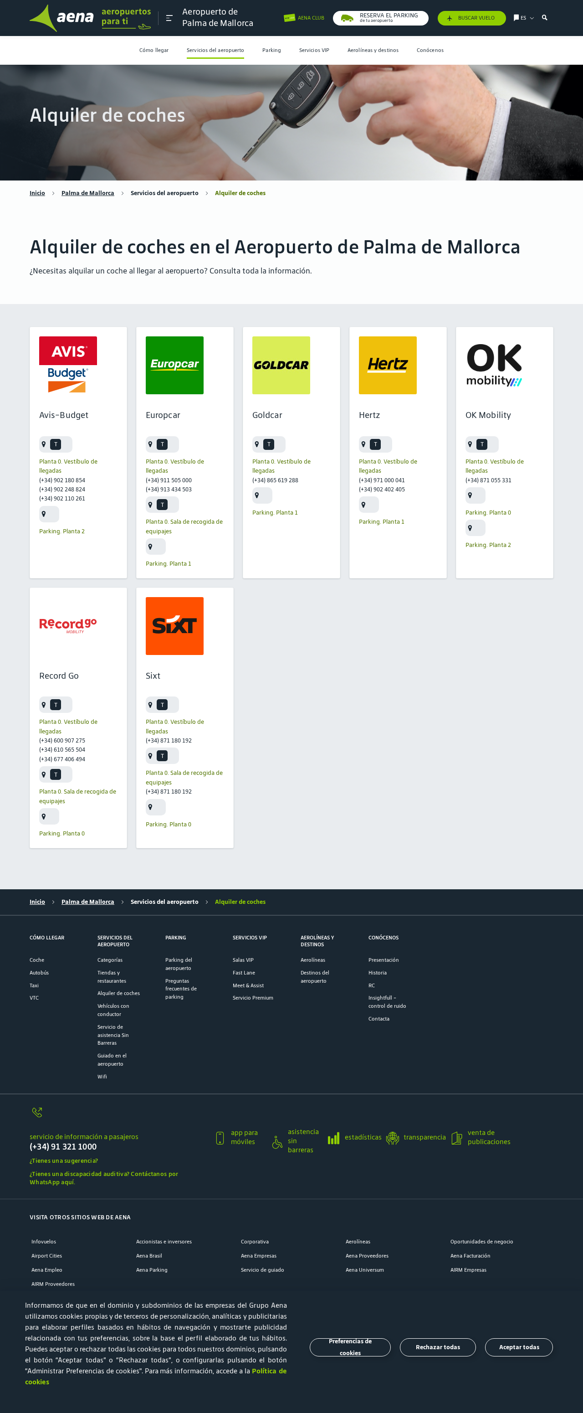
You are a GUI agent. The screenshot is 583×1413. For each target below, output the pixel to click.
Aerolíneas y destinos (373, 49)
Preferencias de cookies (350, 1347)
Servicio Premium (253, 997)
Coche (37, 959)
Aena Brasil (149, 1255)
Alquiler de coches (118, 993)
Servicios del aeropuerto (215, 49)
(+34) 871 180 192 (169, 740)
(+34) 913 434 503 (169, 489)
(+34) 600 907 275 (62, 740)
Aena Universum (365, 1269)
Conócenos (430, 49)
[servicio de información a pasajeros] (118, 1117)
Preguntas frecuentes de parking (181, 988)
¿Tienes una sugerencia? (64, 1161)
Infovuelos (43, 1241)
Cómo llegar (154, 49)
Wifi (102, 1076)
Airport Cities (46, 1255)
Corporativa (255, 1241)
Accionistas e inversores (164, 1241)
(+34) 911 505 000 (169, 480)
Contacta (378, 1018)
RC (371, 985)
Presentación (383, 959)
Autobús (39, 972)
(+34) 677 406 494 (62, 759)
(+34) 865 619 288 (275, 480)
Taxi (34, 985)
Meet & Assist (248, 985)
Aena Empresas (258, 1255)
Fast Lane (244, 972)
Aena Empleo (46, 1269)
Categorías (110, 959)
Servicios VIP (314, 49)
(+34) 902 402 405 (382, 489)
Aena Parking (152, 1269)
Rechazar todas (438, 1347)
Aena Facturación (470, 1255)
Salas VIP (243, 959)
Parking (271, 49)
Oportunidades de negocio (481, 1241)
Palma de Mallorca (87, 193)
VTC (34, 997)
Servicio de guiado (262, 1269)
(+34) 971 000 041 (382, 480)
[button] (169, 18)
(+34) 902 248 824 (62, 489)
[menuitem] (154, 50)
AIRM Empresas (468, 1269)
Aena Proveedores (367, 1255)
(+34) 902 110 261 (62, 498)
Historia (377, 972)
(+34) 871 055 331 (488, 480)
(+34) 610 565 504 (62, 749)
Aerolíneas (313, 959)
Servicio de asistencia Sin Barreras (113, 1035)
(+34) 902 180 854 (62, 480)
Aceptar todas (519, 1347)
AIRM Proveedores (53, 1283)
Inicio (37, 193)
